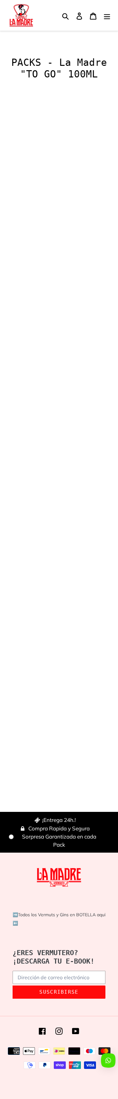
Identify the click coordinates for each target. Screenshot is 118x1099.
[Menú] (107, 15)
